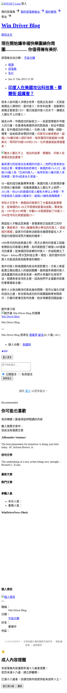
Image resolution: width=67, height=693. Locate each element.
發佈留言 (7, 378)
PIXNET (16, 641)
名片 (11, 73)
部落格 (12, 68)
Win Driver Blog (20, 25)
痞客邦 (33, 334)
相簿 (11, 64)
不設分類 (29, 57)
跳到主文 (6, 34)
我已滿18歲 (8, 686)
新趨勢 (27, 344)
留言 (41, 334)
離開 (20, 686)
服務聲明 (37, 645)
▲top (4, 350)
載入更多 (7, 357)
